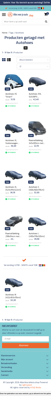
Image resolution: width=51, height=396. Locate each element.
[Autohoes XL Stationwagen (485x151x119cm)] (14, 128)
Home (4, 33)
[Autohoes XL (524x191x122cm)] (14, 174)
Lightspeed (27, 385)
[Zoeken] (46, 21)
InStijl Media (35, 387)
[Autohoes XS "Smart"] (14, 81)
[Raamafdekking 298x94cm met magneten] (14, 221)
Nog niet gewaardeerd (11, 103)
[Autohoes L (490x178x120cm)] (37, 221)
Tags (11, 33)
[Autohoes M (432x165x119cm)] (14, 282)
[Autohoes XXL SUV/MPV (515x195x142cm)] (37, 81)
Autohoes (19, 33)
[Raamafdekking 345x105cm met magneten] (37, 128)
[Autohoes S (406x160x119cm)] (37, 174)
